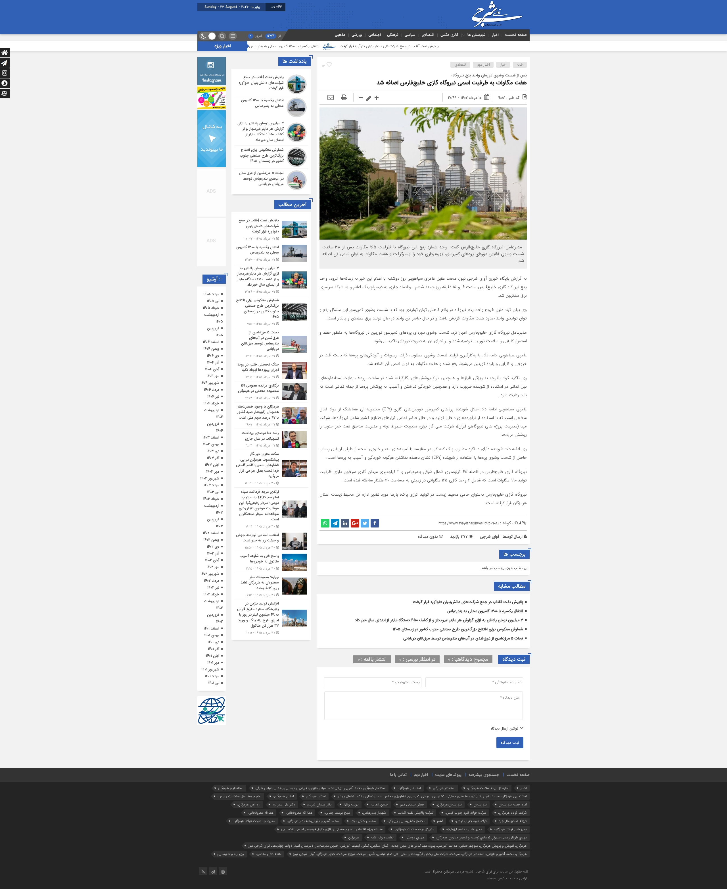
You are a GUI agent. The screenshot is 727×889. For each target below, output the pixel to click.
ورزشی (357, 35)
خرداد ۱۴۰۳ (211, 499)
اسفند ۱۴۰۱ (211, 629)
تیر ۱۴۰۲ (213, 588)
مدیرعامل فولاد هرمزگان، (510, 829)
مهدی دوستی (415, 837)
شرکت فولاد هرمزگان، (512, 812)
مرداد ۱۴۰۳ (211, 485)
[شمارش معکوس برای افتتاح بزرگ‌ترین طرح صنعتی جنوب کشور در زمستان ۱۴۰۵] (271, 157)
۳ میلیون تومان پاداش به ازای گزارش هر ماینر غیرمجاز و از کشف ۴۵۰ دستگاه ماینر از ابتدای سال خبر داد (439, 620)
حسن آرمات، (379, 804)
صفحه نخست (516, 35)
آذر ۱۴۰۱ (213, 649)
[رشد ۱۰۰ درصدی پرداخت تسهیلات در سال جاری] (271, 439)
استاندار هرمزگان (444, 788)
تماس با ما (398, 775)
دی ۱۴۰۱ (213, 642)
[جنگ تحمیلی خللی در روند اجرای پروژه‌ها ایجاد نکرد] (271, 370)
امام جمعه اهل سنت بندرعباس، (239, 796)
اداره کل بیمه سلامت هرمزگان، (488, 788)
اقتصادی (428, 35)
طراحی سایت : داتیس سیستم (507, 878)
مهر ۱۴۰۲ (212, 567)
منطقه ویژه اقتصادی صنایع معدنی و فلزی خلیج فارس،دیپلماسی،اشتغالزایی (332, 829)
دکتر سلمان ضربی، (319, 804)
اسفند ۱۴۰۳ (210, 438)
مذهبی (340, 35)
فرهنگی (392, 35)
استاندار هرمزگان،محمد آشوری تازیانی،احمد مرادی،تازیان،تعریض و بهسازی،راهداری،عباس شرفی (320, 788)
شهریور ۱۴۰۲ (209, 574)
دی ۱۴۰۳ (212, 451)
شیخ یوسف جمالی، (337, 812)
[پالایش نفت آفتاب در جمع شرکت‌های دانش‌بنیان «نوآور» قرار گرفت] (271, 84)
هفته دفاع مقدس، (268, 854)
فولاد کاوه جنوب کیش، (471, 821)
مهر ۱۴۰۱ (213, 663)
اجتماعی (374, 35)
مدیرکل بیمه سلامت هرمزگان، (414, 829)
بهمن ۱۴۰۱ (211, 635)
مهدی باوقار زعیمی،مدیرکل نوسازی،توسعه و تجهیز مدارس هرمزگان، (481, 837)
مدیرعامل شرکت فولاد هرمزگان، (254, 821)
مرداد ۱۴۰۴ (211, 390)
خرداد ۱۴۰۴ (211, 403)
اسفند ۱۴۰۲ (211, 533)
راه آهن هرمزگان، (248, 804)
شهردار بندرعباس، (374, 812)
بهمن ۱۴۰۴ (211, 349)
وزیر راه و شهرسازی (231, 854)
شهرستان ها (476, 35)
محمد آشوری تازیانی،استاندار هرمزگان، (313, 821)
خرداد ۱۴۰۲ (211, 594)
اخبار (495, 35)
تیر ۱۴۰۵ (213, 301)
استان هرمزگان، (283, 796)
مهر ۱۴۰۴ (212, 376)
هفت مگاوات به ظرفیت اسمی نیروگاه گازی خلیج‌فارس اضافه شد (452, 82)
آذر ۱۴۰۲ (213, 553)
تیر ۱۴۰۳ (213, 492)
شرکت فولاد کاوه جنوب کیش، (465, 812)
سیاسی (410, 35)
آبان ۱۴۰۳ (212, 465)
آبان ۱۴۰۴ (212, 369)
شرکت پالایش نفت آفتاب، (415, 812)
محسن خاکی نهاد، (363, 821)
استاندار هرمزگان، (409, 788)
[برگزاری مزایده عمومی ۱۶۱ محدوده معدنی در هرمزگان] (271, 391)
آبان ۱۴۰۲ (212, 560)
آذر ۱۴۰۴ (213, 362)
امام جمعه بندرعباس (513, 804)
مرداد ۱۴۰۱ (212, 676)
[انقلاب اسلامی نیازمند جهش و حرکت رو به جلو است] (271, 541)
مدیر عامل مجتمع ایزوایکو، (464, 829)
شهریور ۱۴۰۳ (209, 478)
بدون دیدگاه (428, 536)
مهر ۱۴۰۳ (212, 472)
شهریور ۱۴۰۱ (210, 669)
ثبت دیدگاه (510, 743)
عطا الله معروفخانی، (298, 812)
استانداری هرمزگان (230, 788)
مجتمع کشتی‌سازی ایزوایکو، (406, 821)
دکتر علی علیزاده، (283, 804)
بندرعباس (480, 804)
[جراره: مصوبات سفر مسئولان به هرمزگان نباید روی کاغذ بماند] (271, 586)
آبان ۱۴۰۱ (212, 656)
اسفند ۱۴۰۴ (211, 342)
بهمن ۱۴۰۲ (211, 540)
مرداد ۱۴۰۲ (211, 581)
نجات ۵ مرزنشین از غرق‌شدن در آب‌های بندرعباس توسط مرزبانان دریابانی (463, 638)
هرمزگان (353, 837)
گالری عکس (449, 35)
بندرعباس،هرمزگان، (449, 804)
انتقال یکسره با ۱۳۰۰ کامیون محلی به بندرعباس (342, 46)
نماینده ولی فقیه (382, 837)
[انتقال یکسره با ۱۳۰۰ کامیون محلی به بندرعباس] (271, 107)
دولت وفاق (351, 804)
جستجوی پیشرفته (484, 775)
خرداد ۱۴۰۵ (211, 308)
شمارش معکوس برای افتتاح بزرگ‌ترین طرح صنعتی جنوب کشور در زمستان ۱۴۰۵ (458, 629)
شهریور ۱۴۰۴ (209, 383)
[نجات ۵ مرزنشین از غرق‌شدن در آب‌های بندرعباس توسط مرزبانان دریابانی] (271, 179)
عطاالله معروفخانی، (260, 812)
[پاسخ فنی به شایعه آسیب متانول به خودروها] (271, 562)
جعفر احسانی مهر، (412, 804)
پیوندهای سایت (448, 775)
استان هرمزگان (316, 796)
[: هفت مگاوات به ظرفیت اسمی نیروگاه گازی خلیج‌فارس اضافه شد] (330, 98)
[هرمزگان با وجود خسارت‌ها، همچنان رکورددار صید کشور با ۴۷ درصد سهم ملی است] (271, 415)
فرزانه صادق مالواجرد (513, 821)
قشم (440, 821)
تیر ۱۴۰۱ (213, 683)
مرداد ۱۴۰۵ (211, 294)
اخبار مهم (483, 65)
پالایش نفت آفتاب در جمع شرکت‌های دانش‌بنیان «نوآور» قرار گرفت (447, 46)
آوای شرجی (489, 536)
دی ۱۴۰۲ (213, 547)
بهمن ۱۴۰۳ (211, 444)
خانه (520, 65)
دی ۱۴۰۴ (213, 356)
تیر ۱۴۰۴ (213, 397)
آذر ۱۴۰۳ (213, 458)
